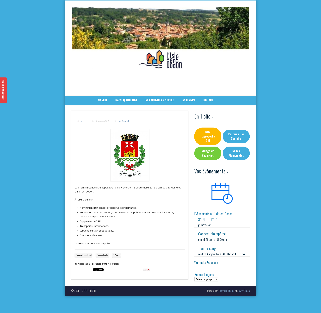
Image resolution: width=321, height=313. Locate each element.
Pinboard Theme (227, 291)
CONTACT (208, 100)
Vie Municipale (124, 121)
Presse (118, 255)
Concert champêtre (212, 233)
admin (83, 121)
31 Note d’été (208, 219)
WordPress (244, 291)
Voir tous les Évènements (206, 263)
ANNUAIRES (188, 100)
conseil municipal (84, 255)
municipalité (103, 255)
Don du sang (207, 248)
